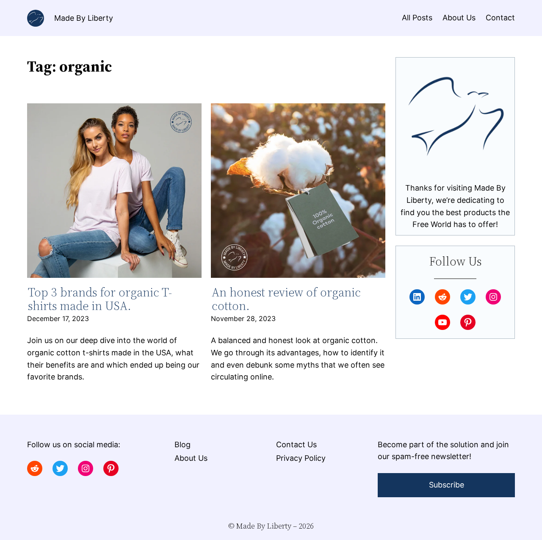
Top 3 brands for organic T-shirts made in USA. (100, 299)
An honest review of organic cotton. (286, 299)
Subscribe (446, 484)
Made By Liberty (83, 18)
